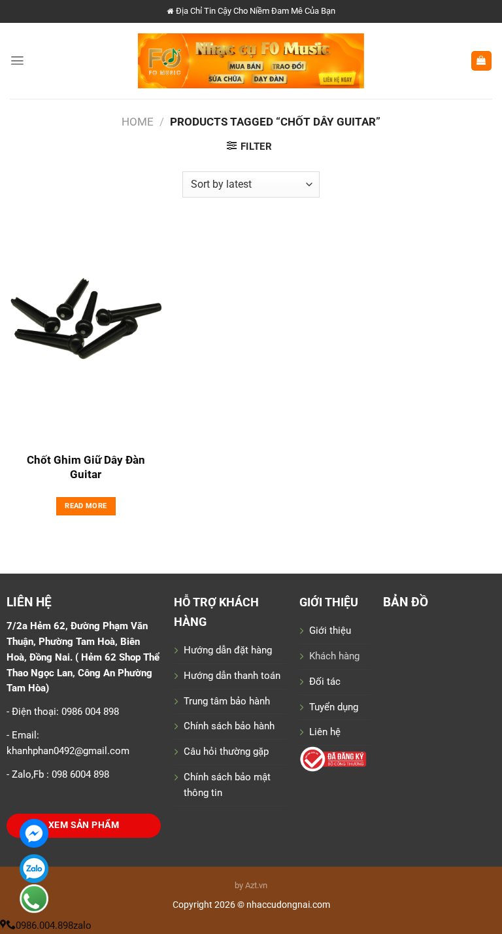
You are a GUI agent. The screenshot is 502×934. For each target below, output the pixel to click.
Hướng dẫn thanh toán (232, 676)
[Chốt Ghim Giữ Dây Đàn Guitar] (85, 331)
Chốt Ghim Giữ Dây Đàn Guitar (86, 467)
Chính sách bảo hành (229, 726)
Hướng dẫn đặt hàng (228, 650)
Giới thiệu (330, 630)
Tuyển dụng (333, 707)
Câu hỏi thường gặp (226, 751)
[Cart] (481, 61)
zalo (82, 925)
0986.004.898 (44, 925)
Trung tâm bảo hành (227, 701)
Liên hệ (325, 732)
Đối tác (325, 681)
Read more (86, 506)
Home (138, 121)
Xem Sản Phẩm (83, 825)
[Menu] (17, 60)
